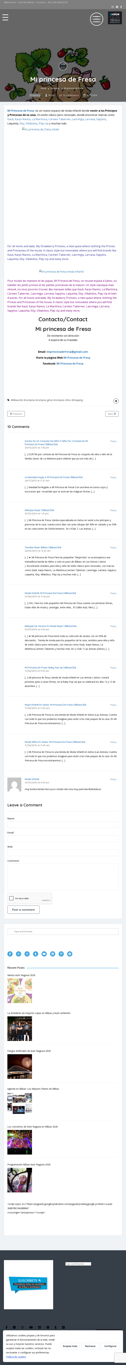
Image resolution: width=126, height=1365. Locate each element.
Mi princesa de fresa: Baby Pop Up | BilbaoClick (50, 667)
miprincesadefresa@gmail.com (67, 352)
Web (10, 846)
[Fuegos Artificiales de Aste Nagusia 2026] (21, 1066)
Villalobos (32, 123)
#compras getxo (44, 400)
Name (10, 818)
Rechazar (90, 1346)
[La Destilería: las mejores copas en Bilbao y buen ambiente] (21, 1028)
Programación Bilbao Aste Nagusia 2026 (29, 1164)
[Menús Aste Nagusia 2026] (21, 991)
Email (10, 832)
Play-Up (44, 123)
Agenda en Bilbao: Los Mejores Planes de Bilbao (33, 1088)
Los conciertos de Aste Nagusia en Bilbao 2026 (32, 1126)
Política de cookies (16, 1356)
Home (43, 88)
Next (111, 413)
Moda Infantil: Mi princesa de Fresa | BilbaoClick (50, 593)
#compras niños (62, 400)
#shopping (77, 400)
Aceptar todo (70, 1346)
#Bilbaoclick (17, 400)
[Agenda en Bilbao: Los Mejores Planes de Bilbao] (21, 1104)
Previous (17, 413)
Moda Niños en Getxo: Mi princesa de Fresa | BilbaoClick (55, 742)
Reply (113, 441)
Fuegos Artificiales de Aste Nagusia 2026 (29, 1050)
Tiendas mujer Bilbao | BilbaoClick (43, 547)
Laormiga (78, 119)
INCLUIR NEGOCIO (58, 2)
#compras (29, 400)
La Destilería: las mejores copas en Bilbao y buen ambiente (38, 1013)
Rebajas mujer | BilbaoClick (39, 510)
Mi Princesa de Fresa (20, 110)
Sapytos (101, 119)
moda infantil (32, 779)
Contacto (41, 2)
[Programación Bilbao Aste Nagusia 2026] (21, 1180)
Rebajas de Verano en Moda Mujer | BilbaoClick (51, 626)
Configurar (110, 1346)
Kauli (10, 119)
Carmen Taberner (59, 119)
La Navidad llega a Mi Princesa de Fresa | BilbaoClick (54, 477)
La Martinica (39, 119)
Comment (13, 860)
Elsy (22, 123)
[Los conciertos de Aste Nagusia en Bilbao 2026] (21, 1142)
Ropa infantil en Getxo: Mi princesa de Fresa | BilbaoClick (55, 704)
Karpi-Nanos (23, 119)
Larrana (90, 119)
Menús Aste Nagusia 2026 (21, 975)
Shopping (54, 88)
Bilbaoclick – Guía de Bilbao (19, 2)
